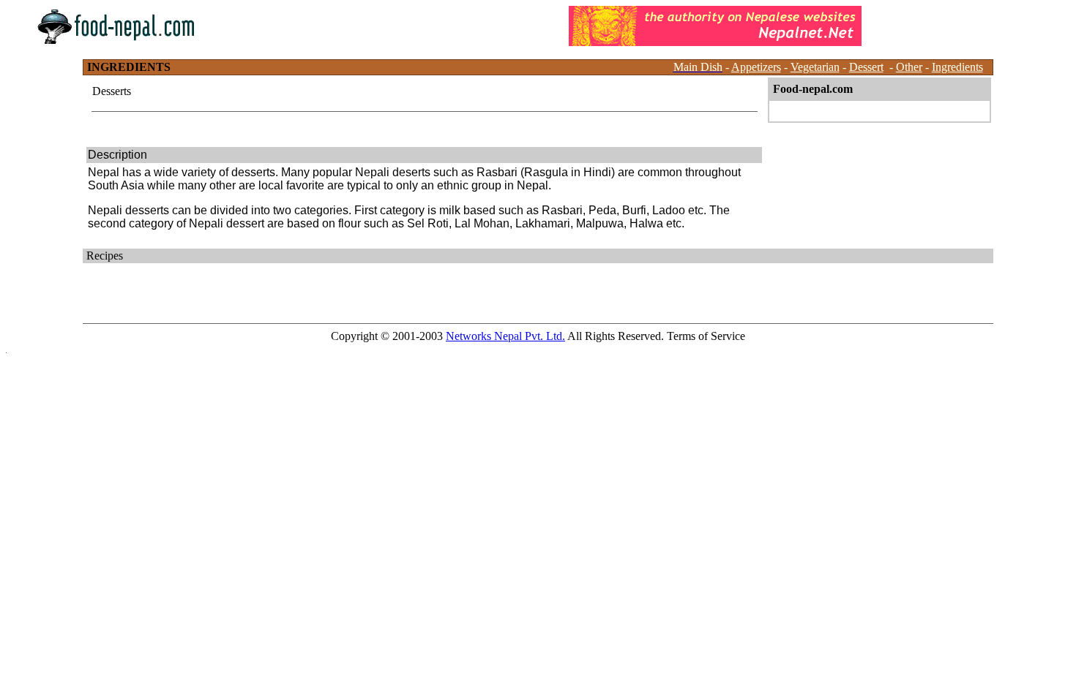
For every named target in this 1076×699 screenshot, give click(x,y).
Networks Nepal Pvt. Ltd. (505, 336)
